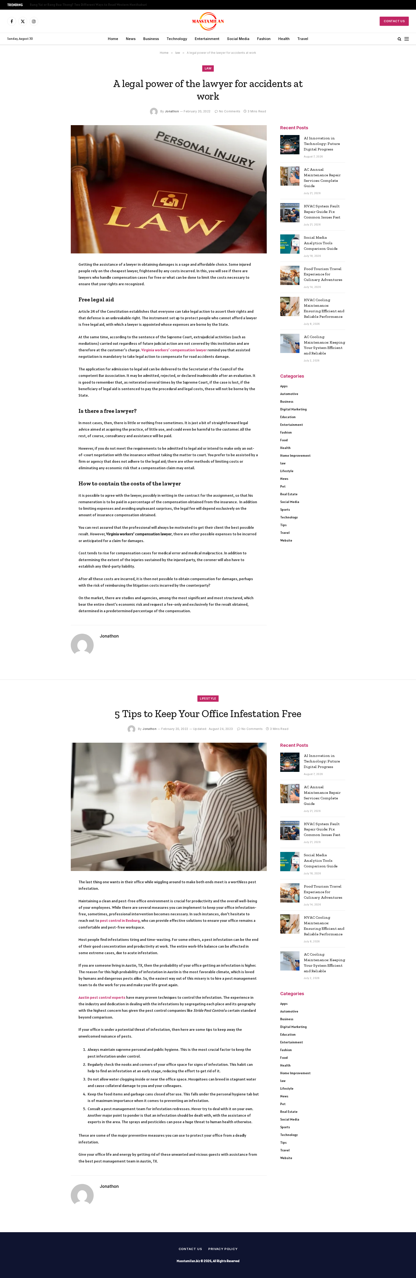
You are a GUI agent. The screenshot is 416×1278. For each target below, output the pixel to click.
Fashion (264, 39)
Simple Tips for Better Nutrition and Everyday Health (70, 5)
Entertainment (207, 39)
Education (288, 417)
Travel (302, 39)
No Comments (229, 111)
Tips (283, 525)
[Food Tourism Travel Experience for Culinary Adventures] (289, 275)
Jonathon (172, 111)
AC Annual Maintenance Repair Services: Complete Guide (322, 177)
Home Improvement (295, 455)
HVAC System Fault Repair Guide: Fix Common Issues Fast (322, 211)
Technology (177, 39)
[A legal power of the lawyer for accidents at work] (169, 189)
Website (286, 540)
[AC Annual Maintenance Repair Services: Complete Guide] (289, 176)
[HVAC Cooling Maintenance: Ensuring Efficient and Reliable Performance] (289, 306)
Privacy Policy (223, 1249)
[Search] (399, 39)
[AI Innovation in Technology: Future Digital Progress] (289, 144)
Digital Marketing (293, 409)
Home (113, 39)
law (208, 68)
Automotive (289, 394)
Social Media (238, 39)
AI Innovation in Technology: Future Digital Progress (322, 143)
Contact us (190, 1249)
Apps (283, 386)
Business (151, 39)
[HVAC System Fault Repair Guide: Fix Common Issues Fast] (289, 212)
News (131, 39)
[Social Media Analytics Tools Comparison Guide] (289, 244)
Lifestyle (286, 471)
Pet (283, 486)
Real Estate (289, 494)
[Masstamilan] (208, 21)
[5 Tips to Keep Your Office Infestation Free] (169, 807)
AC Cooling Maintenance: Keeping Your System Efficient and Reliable (324, 345)
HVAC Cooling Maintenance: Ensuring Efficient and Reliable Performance (324, 308)
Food (284, 440)
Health (284, 39)
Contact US (394, 21)
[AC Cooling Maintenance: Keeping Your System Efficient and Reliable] (289, 343)
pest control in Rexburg (120, 920)
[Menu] (406, 39)
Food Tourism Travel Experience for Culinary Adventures (323, 274)
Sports (285, 509)
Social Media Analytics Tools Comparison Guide (321, 243)
